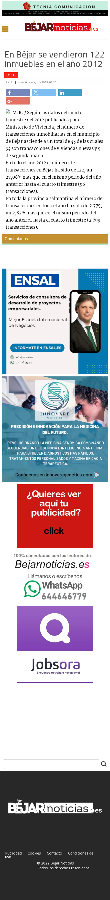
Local (11, 75)
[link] (18, 92)
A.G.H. (10, 82)
